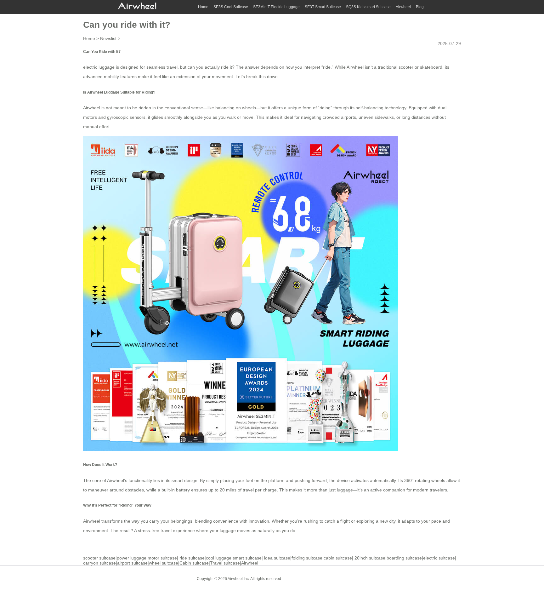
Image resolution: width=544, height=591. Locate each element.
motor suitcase (162, 557)
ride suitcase (192, 557)
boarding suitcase (404, 557)
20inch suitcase (369, 557)
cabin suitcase (338, 557)
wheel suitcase (163, 562)
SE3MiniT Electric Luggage (276, 7)
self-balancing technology (381, 107)
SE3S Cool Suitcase (230, 7)
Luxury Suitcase (332, 578)
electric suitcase (439, 557)
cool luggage (218, 557)
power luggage (131, 557)
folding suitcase (307, 557)
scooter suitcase (99, 557)
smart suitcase (247, 557)
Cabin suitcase (194, 562)
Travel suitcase (225, 562)
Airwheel (403, 7)
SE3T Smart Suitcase (323, 7)
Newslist (108, 38)
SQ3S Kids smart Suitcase (368, 7)
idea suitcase (277, 557)
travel (248, 489)
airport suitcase (132, 562)
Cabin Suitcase (300, 578)
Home (203, 7)
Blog (420, 7)
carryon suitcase (99, 562)
